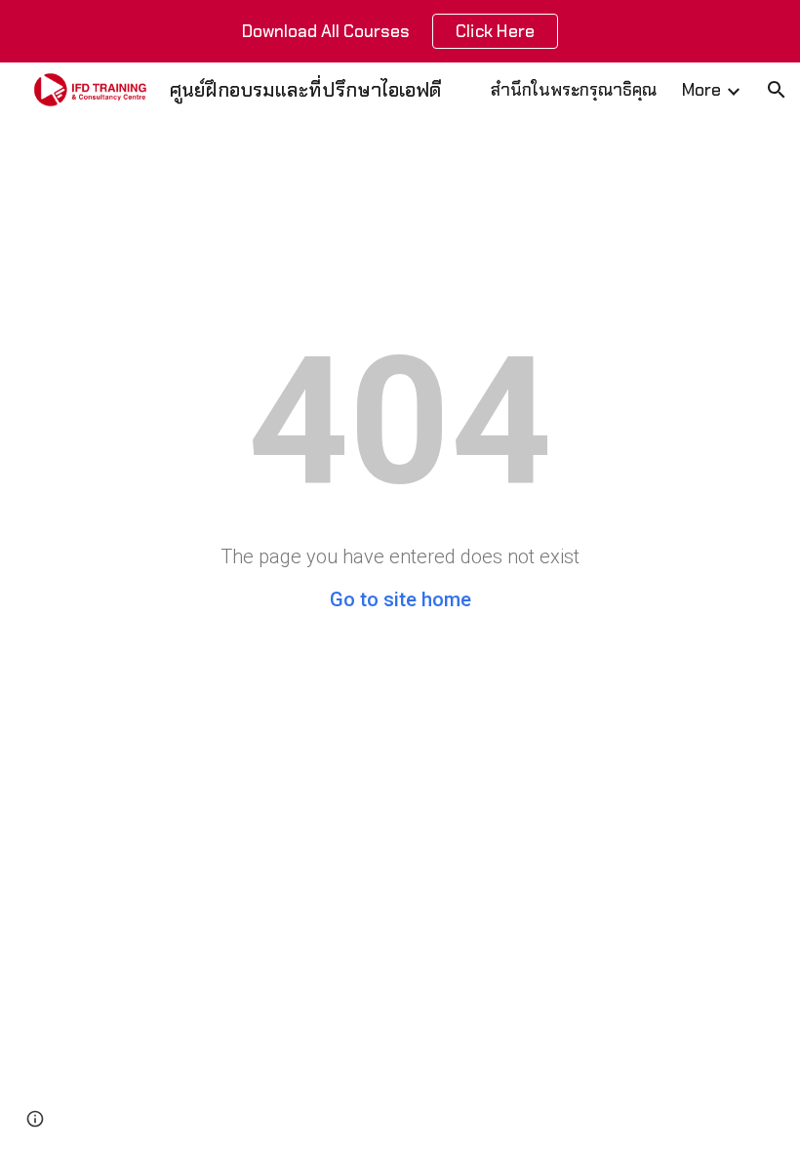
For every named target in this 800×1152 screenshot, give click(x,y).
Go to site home (400, 599)
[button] (776, 89)
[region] (400, 31)
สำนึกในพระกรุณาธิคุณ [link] (574, 90)
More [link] (701, 90)
